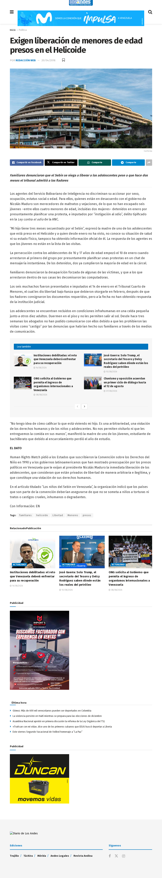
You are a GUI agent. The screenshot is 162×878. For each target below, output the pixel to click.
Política (23, 30)
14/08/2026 (40, 368)
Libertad (58, 515)
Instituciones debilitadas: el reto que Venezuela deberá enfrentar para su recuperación (55, 359)
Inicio (13, 30)
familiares (25, 515)
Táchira (28, 855)
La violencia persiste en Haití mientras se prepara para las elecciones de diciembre (57, 716)
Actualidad (19, 565)
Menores (73, 515)
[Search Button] (150, 12)
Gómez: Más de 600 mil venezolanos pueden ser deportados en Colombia (52, 710)
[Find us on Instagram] (123, 856)
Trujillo (14, 855)
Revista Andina (82, 855)
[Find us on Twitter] (116, 856)
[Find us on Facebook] (110, 856)
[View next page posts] (85, 406)
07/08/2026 (111, 391)
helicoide (42, 515)
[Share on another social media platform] (149, 162)
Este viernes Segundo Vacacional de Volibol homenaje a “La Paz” (47, 731)
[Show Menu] (12, 12)
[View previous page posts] (77, 406)
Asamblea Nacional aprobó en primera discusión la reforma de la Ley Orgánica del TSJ (59, 721)
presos (87, 515)
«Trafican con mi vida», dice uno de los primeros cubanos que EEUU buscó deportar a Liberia (62, 726)
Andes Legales (60, 855)
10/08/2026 (111, 372)
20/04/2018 (48, 60)
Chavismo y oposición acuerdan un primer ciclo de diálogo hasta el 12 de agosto (125, 382)
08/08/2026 (41, 395)
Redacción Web (26, 60)
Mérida (41, 855)
